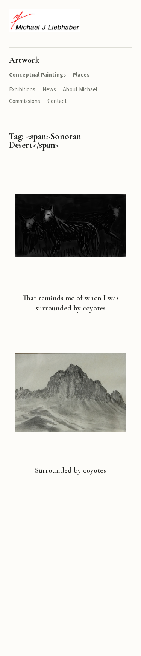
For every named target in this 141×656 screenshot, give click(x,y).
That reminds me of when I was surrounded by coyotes (71, 303)
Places (81, 75)
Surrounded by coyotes (70, 470)
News (49, 90)
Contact (57, 101)
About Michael (80, 90)
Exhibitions (22, 90)
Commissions (25, 101)
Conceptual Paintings (37, 75)
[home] (44, 20)
